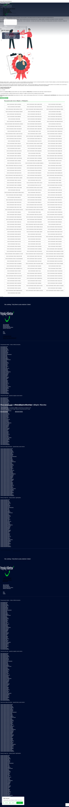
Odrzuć (13, 802)
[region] (13, 801)
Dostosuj (6, 802)
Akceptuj (19, 802)
